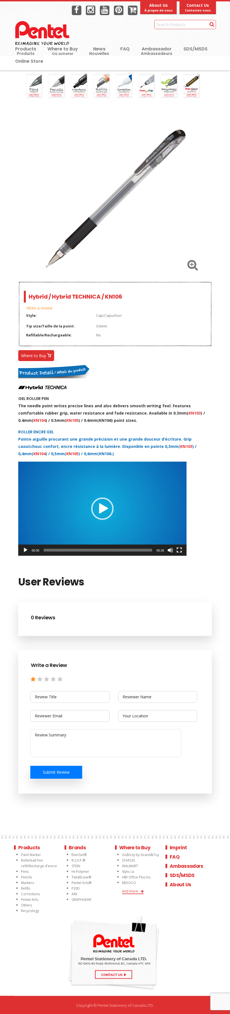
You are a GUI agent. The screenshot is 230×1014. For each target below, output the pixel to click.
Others (26, 905)
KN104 (39, 420)
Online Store (29, 61)
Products (25, 49)
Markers (27, 882)
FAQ (125, 49)
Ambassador (157, 49)
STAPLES (128, 860)
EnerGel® (79, 854)
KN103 (194, 413)
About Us (180, 884)
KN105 (72, 420)
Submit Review (56, 772)
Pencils (26, 877)
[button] (102, 508)
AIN (74, 894)
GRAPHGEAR (81, 899)
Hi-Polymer (80, 871)
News (99, 49)
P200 (75, 888)
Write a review (39, 308)
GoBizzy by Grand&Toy (140, 854)
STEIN (76, 866)
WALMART (130, 866)
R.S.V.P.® (78, 860)
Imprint (178, 847)
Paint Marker (31, 854)
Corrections (30, 894)
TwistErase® (81, 877)
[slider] (98, 550)
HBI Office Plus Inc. (136, 877)
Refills (25, 888)
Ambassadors (186, 866)
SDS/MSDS (195, 49)
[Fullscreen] (179, 550)
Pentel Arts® (81, 882)
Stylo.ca (128, 871)
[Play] (25, 550)
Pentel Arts (29, 899)
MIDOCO (129, 882)
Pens (25, 871)
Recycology (30, 910)
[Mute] (170, 550)
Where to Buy (62, 51)
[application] (102, 509)
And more (130, 891)
